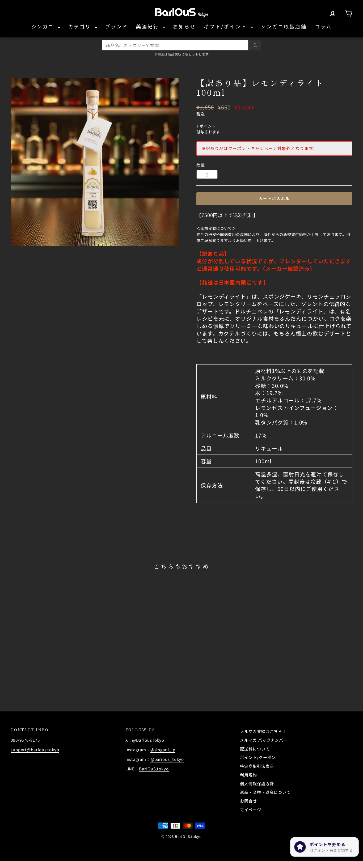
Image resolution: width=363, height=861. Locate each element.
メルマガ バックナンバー (264, 740)
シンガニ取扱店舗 (284, 26)
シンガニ (43, 26)
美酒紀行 (148, 26)
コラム (323, 26)
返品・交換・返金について (265, 792)
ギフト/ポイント (226, 26)
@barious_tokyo (167, 759)
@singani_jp (162, 749)
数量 (200, 164)
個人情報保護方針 (257, 783)
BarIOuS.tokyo (154, 768)
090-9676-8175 (25, 740)
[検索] (254, 45)
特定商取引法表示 (257, 766)
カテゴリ (80, 26)
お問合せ (248, 801)
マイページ (250, 809)
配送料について (254, 749)
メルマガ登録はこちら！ (263, 731)
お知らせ (184, 26)
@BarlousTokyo (148, 740)
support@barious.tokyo (35, 749)
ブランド (116, 26)
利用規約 (248, 775)
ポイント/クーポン (258, 757)
